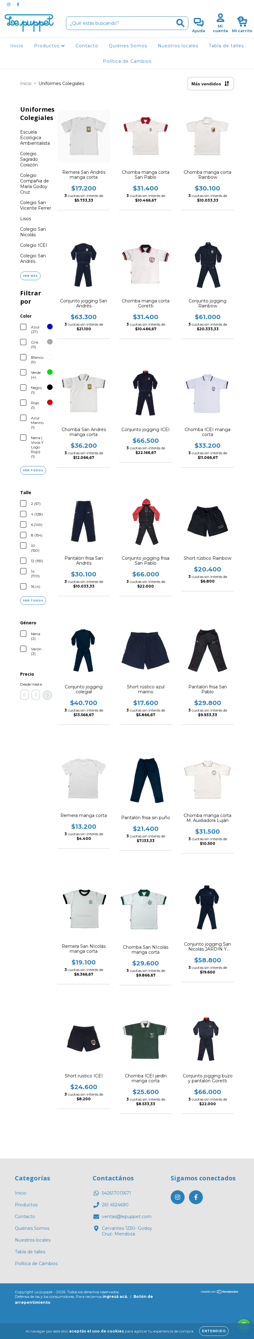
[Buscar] (180, 23)
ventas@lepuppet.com (126, 1216)
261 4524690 (115, 1205)
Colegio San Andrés (33, 258)
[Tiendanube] (219, 1292)
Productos (47, 46)
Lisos (25, 218)
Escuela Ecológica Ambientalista (35, 137)
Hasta (36, 684)
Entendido (214, 1331)
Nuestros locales (178, 46)
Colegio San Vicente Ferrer (35, 205)
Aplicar (47, 695)
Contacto (87, 46)
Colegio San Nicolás (33, 231)
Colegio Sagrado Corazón (29, 159)
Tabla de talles (226, 46)
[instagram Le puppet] (9, 4)
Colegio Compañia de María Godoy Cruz (34, 184)
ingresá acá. (115, 1296)
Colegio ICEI (33, 245)
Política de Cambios (127, 61)
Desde (24, 684)
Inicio (17, 46)
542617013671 (116, 1193)
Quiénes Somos (128, 46)
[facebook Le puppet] (18, 4)
